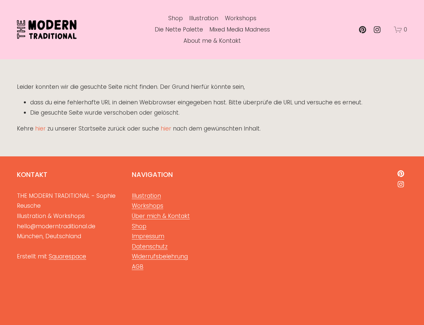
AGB (137, 267)
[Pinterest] (362, 30)
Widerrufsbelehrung (160, 256)
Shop (175, 18)
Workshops (240, 18)
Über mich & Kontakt (161, 216)
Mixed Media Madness (239, 29)
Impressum (148, 236)
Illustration (203, 18)
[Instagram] (377, 30)
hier (40, 129)
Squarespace (67, 256)
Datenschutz (150, 246)
